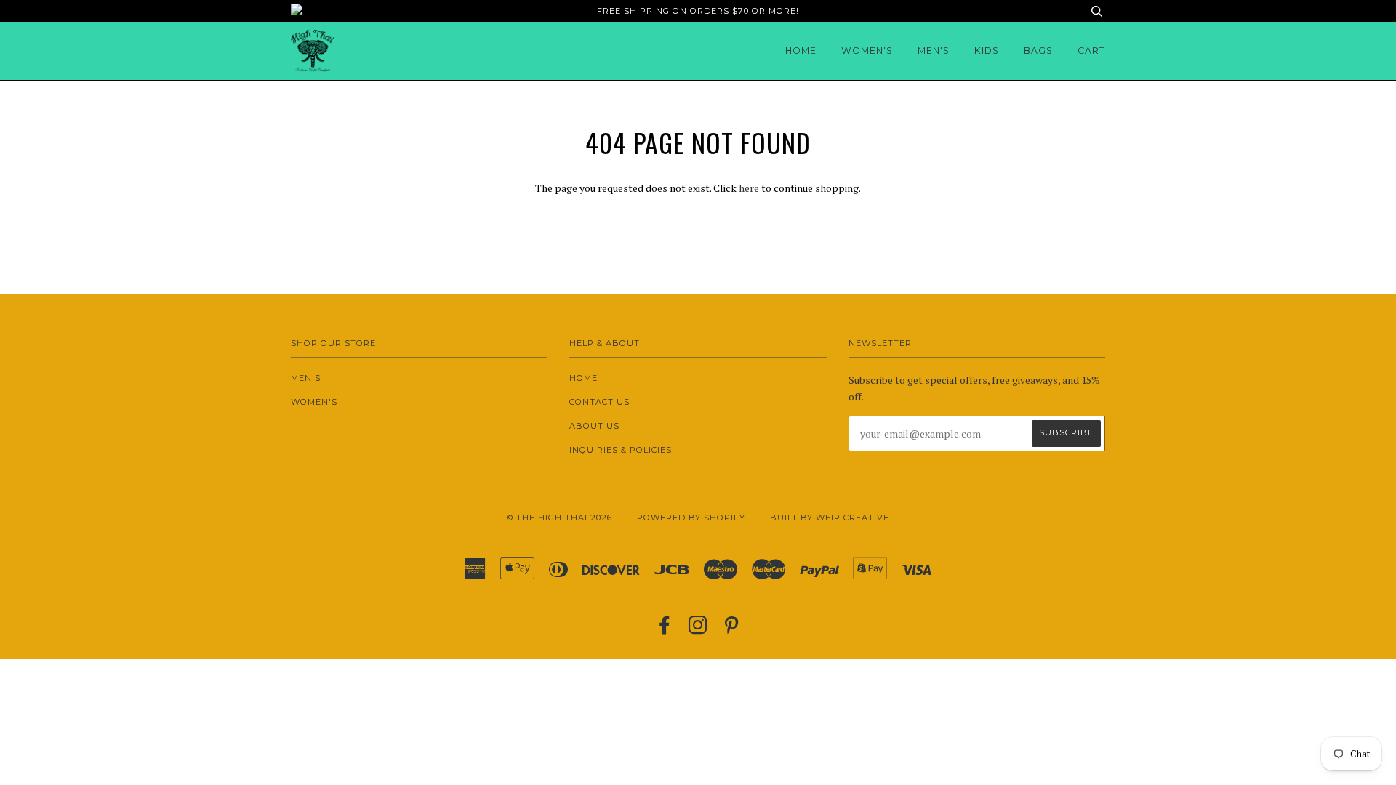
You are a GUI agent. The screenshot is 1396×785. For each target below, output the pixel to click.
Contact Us (599, 402)
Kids (986, 50)
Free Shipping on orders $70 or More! (698, 11)
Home (801, 50)
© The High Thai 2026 (559, 517)
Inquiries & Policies (620, 450)
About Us (594, 426)
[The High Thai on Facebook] (665, 629)
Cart (1091, 50)
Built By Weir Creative (829, 517)
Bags (1038, 50)
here (749, 188)
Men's (934, 50)
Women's (867, 50)
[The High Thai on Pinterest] (732, 629)
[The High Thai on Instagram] (698, 629)
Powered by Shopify (691, 517)
